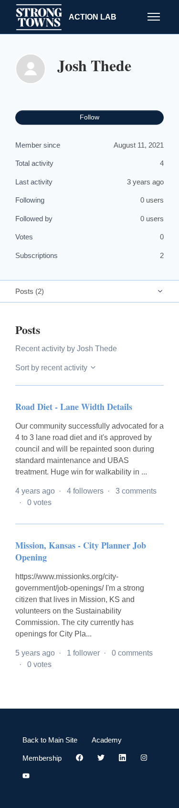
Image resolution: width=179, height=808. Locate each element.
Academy (107, 740)
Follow (89, 117)
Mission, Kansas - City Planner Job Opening (80, 551)
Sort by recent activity (52, 368)
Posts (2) (29, 291)
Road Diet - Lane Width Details (73, 406)
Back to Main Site (49, 740)
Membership (42, 758)
